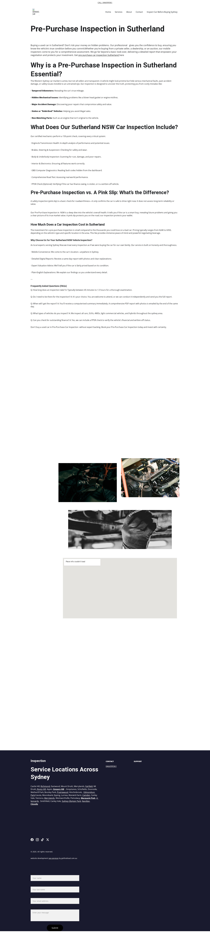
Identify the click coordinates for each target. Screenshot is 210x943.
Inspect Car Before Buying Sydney (162, 12)
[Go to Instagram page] (37, 839)
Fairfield (89, 786)
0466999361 (111, 766)
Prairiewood (62, 792)
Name (33, 873)
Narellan (86, 801)
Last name (35, 885)
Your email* (36, 896)
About (129, 12)
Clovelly (34, 804)
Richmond (45, 786)
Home (108, 12)
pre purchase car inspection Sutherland (98, 55)
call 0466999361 (105, 2)
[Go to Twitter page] (47, 839)
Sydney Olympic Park (71, 801)
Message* (35, 908)
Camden (86, 795)
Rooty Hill (41, 789)
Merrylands (49, 798)
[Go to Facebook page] (32, 839)
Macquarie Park (88, 798)
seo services (53, 858)
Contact (139, 12)
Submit (55, 928)
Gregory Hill (58, 789)
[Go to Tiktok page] (42, 839)
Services (118, 12)
